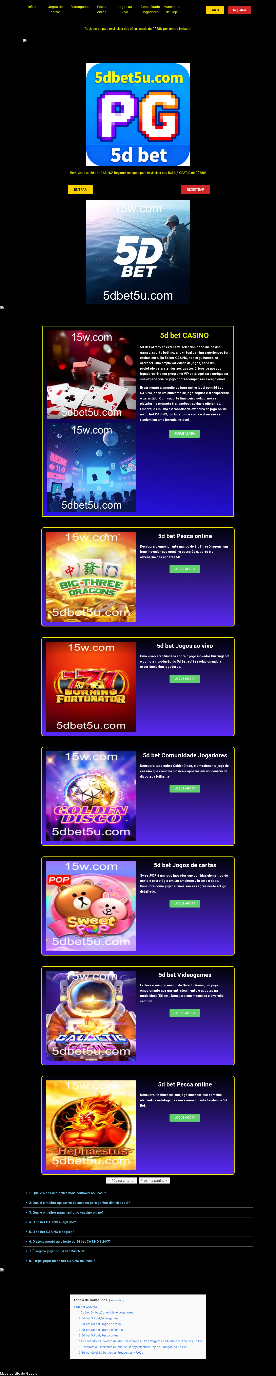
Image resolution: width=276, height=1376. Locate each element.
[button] (138, 1193)
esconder (116, 1300)
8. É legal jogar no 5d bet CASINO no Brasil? (62, 1261)
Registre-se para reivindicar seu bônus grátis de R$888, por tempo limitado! (138, 29)
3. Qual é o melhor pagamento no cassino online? (66, 1212)
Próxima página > (154, 1180)
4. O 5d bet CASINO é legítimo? (52, 1222)
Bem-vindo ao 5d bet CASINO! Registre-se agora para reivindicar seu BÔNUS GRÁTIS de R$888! (138, 173)
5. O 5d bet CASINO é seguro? (51, 1232)
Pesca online (101, 9)
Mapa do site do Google (18, 1373)
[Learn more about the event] (138, 49)
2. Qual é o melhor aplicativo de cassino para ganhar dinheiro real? (79, 1203)
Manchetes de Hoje (171, 9)
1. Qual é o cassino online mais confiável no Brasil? (67, 1193)
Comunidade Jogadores (150, 9)
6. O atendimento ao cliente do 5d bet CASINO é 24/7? (70, 1241)
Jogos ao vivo (125, 9)
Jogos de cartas (55, 9)
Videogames (80, 7)
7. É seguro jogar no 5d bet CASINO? (57, 1251)
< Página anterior (121, 1180)
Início (32, 7)
